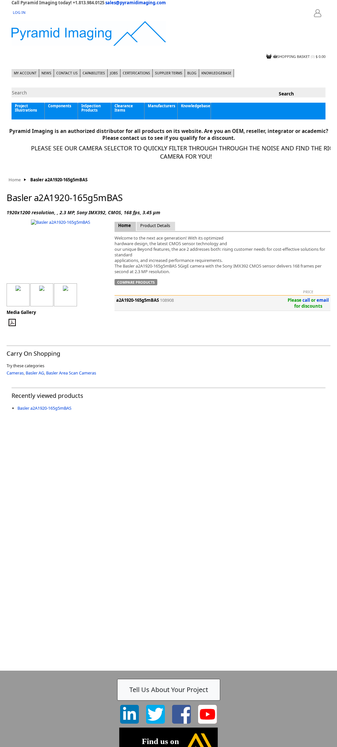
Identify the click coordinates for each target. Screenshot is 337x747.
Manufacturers (161, 105)
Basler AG (35, 373)
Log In (19, 12)
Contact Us (67, 73)
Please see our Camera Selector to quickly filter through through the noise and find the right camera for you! (181, 152)
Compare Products (136, 282)
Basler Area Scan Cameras (71, 373)
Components (59, 105)
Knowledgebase (216, 73)
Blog (191, 73)
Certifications (136, 73)
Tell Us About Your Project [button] (168, 689)
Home (15, 180)
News (46, 73)
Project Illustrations (26, 108)
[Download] (21, 322)
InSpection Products (91, 108)
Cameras (15, 373)
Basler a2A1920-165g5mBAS (44, 408)
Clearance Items (124, 108)
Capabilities (94, 73)
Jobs (114, 73)
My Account (25, 73)
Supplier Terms (168, 73)
